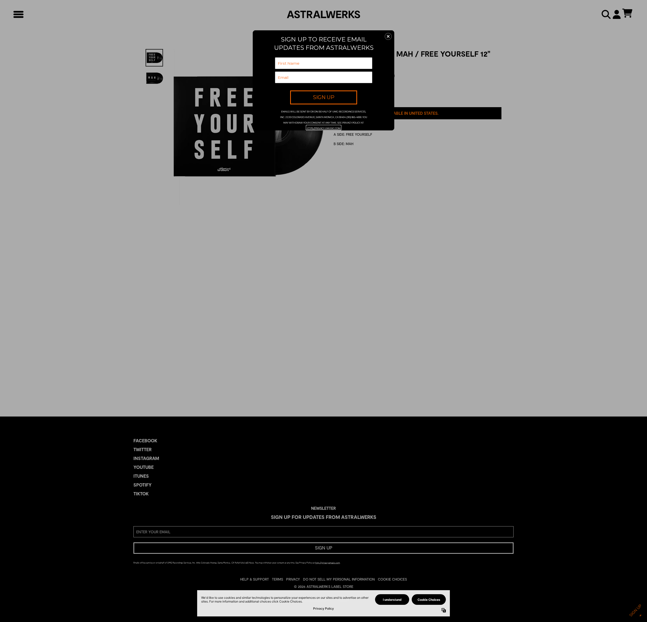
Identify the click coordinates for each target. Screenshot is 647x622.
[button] (388, 36)
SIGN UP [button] (323, 97)
